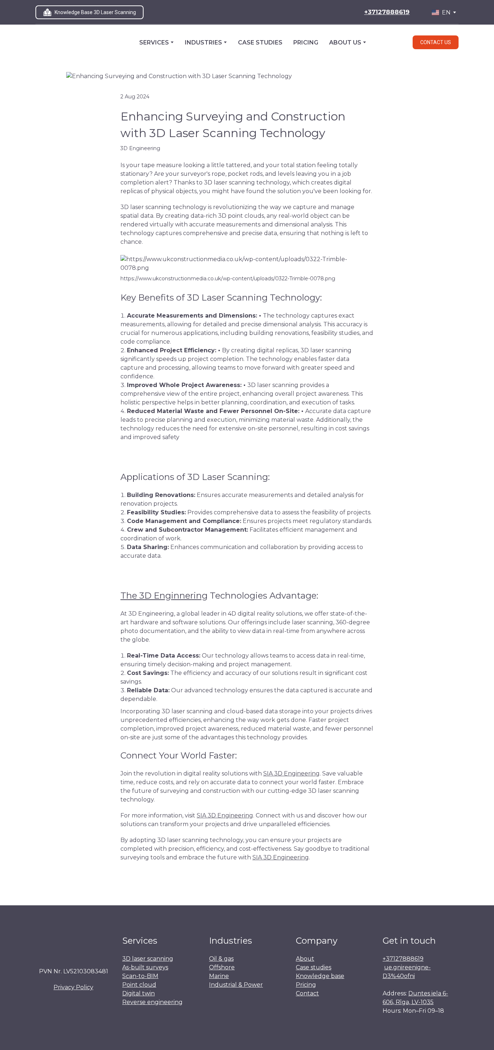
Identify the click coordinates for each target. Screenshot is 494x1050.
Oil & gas (221, 958)
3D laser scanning (147, 958)
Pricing (306, 984)
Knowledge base (320, 976)
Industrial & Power (236, 984)
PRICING (305, 42)
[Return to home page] (62, 42)
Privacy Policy (73, 987)
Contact (307, 993)
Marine (219, 976)
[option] (441, 12)
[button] (89, 12)
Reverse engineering (152, 1002)
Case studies (313, 967)
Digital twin (138, 993)
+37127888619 (403, 958)
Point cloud (139, 984)
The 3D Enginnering (164, 595)
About (305, 958)
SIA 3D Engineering (291, 773)
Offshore (222, 967)
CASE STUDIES (260, 42)
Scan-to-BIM (140, 976)
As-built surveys (145, 967)
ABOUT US (345, 42)
